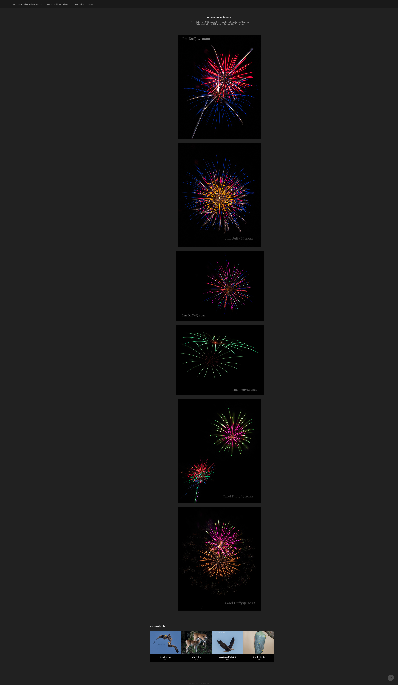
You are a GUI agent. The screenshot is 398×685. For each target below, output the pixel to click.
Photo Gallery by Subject (33, 4)
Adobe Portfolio (203, 683)
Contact (90, 4)
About (65, 4)
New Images (17, 4)
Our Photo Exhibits (53, 4)
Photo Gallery (79, 4)
